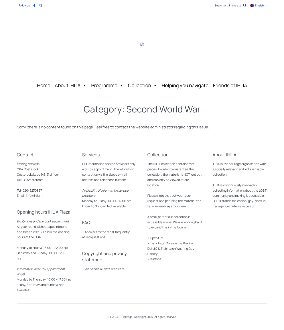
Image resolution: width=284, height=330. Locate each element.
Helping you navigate (185, 85)
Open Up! (156, 238)
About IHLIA (68, 85)
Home (43, 85)
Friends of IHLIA (230, 85)
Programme (104, 85)
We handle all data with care (104, 269)
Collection (139, 85)
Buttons (155, 259)
